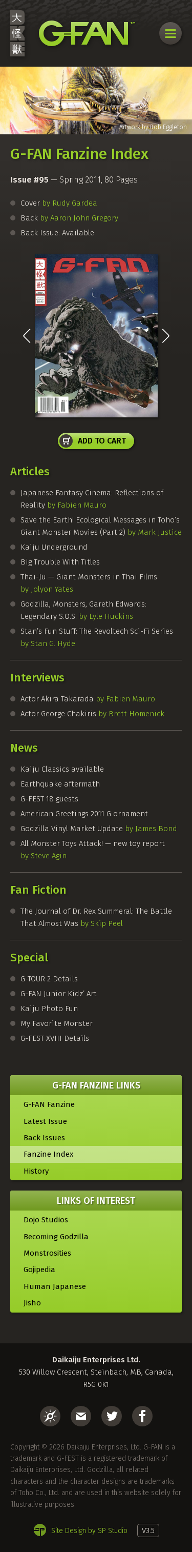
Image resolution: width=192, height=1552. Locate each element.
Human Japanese (55, 1286)
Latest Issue (45, 1121)
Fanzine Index (48, 1154)
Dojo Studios (46, 1219)
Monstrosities (47, 1253)
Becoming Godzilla (56, 1236)
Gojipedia (39, 1269)
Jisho (32, 1302)
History (36, 1171)
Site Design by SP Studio (89, 1530)
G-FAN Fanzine (49, 1104)
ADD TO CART (102, 441)
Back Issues (44, 1137)
